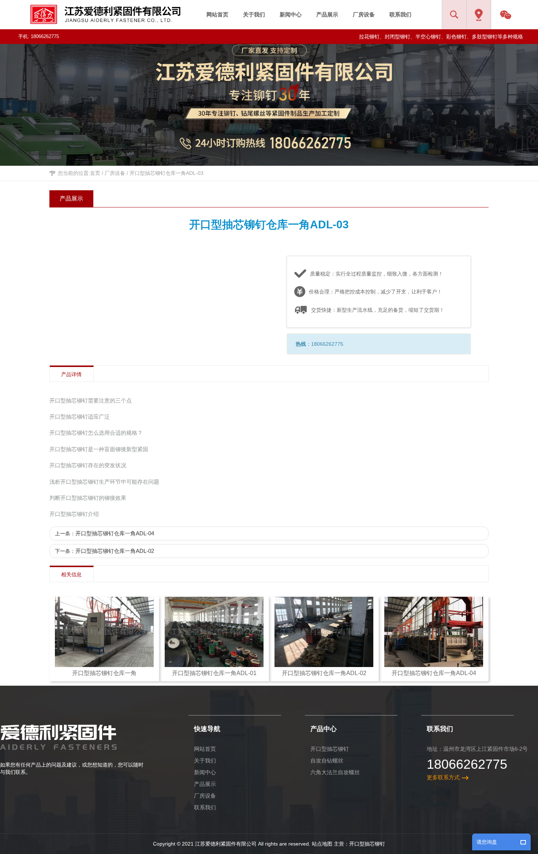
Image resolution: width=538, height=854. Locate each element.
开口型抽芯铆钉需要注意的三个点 (90, 400)
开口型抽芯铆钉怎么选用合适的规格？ (96, 433)
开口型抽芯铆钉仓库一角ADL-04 (114, 533)
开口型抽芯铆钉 (329, 749)
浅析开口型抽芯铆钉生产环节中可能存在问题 (104, 482)
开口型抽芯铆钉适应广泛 (79, 416)
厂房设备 (115, 173)
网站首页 (205, 749)
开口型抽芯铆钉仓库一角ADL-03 (166, 173)
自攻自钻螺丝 (326, 760)
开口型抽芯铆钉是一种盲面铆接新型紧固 (98, 449)
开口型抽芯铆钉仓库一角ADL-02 (114, 551)
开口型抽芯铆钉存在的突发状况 (87, 465)
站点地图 (322, 844)
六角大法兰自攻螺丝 (335, 772)
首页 (95, 173)
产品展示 (205, 784)
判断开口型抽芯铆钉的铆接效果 (87, 498)
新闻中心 (205, 772)
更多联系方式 (443, 777)
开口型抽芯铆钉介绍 (74, 514)
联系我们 (205, 807)
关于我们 (205, 760)
